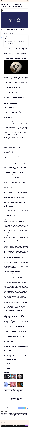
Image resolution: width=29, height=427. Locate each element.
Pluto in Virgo (6, 366)
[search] (27, 0)
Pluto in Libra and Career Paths (20, 41)
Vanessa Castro (6, 411)
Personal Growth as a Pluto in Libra (9, 43)
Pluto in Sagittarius (7, 368)
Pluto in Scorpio (6, 365)
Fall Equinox (15, 123)
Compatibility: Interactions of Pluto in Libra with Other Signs (10, 42)
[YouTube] (25, 423)
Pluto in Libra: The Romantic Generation (21, 40)
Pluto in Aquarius (7, 361)
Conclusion (18, 43)
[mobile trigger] (1, 0)
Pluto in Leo (6, 370)
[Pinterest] (26, 423)
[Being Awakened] (14, 1)
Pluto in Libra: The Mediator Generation (9, 40)
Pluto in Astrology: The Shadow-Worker (9, 38)
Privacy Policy (13, 425)
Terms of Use (18, 425)
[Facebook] (24, 423)
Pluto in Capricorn (7, 363)
